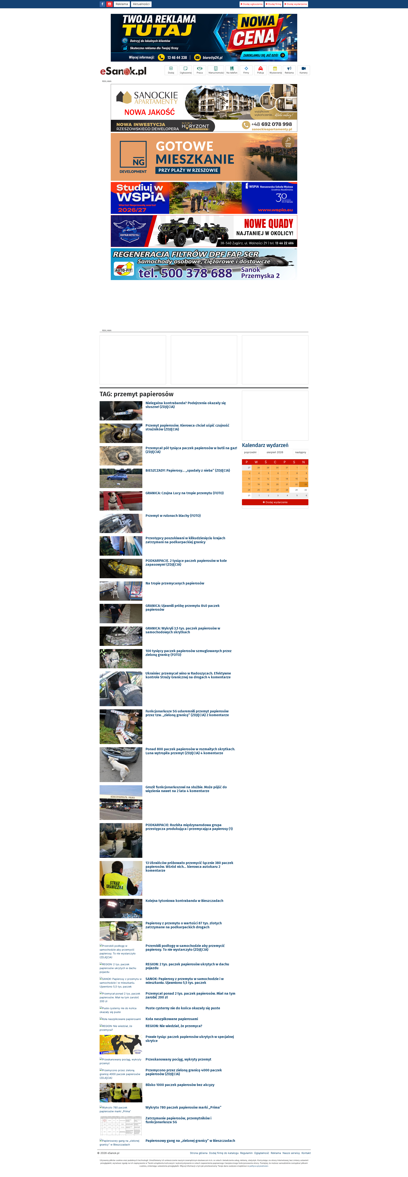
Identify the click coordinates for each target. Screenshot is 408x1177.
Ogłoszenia (186, 72)
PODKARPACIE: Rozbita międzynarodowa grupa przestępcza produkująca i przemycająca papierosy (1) (189, 827)
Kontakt (306, 1153)
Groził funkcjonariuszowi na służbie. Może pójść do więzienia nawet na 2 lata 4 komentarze (186, 789)
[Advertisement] (204, 303)
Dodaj (171, 72)
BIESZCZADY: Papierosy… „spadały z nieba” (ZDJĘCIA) (188, 470)
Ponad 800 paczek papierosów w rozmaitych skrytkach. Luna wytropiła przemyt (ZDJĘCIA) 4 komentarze (190, 751)
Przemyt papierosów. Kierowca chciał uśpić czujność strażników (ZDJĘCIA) (187, 427)
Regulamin (246, 1153)
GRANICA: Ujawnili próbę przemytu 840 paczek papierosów (183, 608)
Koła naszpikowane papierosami (172, 1019)
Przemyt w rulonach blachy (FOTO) (173, 515)
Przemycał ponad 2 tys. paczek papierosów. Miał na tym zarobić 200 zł (190, 995)
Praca (200, 72)
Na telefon (231, 72)
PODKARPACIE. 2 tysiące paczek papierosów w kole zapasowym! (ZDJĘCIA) (186, 563)
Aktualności (141, 4)
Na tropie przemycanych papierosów (175, 583)
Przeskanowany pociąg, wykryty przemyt (178, 1059)
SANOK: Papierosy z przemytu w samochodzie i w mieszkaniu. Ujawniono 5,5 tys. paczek (185, 981)
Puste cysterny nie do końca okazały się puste (183, 1008)
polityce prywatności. (259, 1166)
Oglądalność (261, 1153)
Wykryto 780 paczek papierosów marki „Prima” (183, 1107)
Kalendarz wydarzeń (265, 445)
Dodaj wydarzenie (296, 4)
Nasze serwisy (291, 1153)
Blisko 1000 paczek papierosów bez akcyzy (180, 1085)
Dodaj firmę (274, 4)
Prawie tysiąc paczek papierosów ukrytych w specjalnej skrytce (190, 1039)
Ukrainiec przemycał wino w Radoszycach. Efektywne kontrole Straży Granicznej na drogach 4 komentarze (188, 675)
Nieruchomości (216, 72)
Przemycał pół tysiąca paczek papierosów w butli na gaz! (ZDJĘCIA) (191, 450)
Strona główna (199, 1153)
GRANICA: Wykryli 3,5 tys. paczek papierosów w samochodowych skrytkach (183, 630)
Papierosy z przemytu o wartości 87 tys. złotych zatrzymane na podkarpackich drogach (184, 925)
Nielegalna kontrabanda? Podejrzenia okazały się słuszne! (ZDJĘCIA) (186, 405)
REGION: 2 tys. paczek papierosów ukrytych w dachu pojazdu (187, 966)
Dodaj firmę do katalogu (224, 1153)
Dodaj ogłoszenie (252, 4)
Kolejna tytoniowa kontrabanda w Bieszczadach (184, 901)
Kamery (304, 72)
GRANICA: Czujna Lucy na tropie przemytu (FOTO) (185, 493)
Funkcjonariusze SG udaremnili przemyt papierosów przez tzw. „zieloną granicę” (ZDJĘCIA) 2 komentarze (187, 713)
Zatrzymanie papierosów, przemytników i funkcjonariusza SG (178, 1120)
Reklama (122, 4)
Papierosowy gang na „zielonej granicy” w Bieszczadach (190, 1140)
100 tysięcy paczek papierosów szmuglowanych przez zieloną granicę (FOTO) (189, 653)
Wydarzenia (275, 72)
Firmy (246, 72)
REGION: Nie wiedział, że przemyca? (174, 1026)
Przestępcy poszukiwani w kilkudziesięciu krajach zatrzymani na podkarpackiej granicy (185, 540)
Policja (260, 72)
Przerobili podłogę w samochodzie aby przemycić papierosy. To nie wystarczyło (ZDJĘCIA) (185, 948)
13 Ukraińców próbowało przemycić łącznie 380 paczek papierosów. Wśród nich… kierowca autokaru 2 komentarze (189, 867)
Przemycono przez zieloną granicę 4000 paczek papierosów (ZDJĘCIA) (184, 1072)
